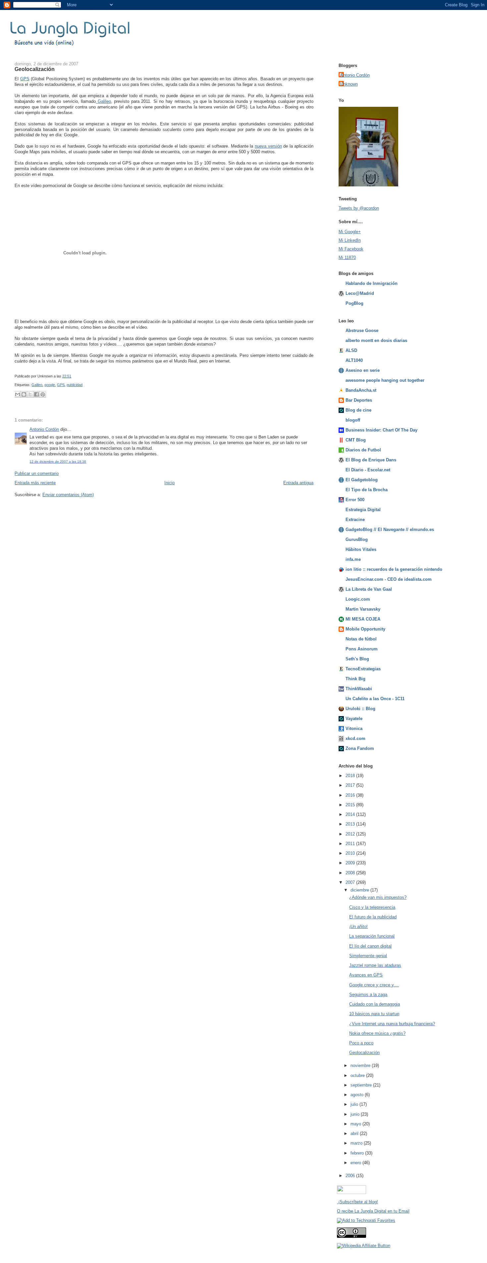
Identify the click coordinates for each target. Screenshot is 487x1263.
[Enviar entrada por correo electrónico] (72, 376)
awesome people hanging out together (385, 380)
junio (356, 1114)
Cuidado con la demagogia (374, 1004)
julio (355, 1104)
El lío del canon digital (370, 946)
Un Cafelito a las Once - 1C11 (375, 698)
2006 (351, 1175)
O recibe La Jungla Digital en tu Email (373, 1211)
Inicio (169, 482)
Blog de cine (358, 410)
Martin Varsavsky (363, 609)
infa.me (353, 559)
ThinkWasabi (359, 688)
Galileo (103, 101)
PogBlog (354, 303)
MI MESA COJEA (363, 619)
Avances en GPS (366, 974)
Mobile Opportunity (365, 629)
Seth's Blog (357, 658)
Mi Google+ (350, 231)
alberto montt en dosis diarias (376, 340)
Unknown (349, 84)
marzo (357, 1143)
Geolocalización (35, 69)
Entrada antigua (298, 482)
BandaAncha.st (361, 390)
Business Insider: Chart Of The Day (381, 430)
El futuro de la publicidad (373, 916)
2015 (351, 804)
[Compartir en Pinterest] (42, 394)
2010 (351, 853)
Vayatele (354, 718)
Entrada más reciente (35, 482)
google (49, 385)
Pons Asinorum (362, 648)
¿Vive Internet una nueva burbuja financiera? (392, 1023)
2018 (351, 775)
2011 (351, 843)
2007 (351, 882)
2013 (351, 824)
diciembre (360, 890)
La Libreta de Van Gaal (369, 589)
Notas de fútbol (361, 638)
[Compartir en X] (30, 394)
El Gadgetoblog (362, 479)
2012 (351, 833)
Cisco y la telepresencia (372, 907)
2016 (351, 795)
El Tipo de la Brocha (367, 489)
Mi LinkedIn (350, 240)
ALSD (351, 350)
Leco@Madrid (360, 293)
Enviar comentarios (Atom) (68, 494)
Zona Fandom (360, 748)
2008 (351, 872)
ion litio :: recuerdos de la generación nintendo (394, 569)
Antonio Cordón (44, 429)
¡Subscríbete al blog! (357, 1201)
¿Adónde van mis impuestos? (377, 897)
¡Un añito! (358, 926)
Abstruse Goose (362, 330)
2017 (351, 785)
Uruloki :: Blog (360, 708)
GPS (24, 78)
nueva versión (268, 146)
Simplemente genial (368, 955)
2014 (351, 814)
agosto (358, 1094)
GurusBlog (357, 539)
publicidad (74, 385)
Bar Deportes (359, 400)
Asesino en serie (363, 370)
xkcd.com (355, 738)
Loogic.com (358, 599)
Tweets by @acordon (359, 208)
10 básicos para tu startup (374, 1013)
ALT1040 (354, 360)
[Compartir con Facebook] (36, 394)
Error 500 (355, 499)
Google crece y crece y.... (374, 984)
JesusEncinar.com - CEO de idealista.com (389, 579)
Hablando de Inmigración (372, 283)
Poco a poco (361, 1042)
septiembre (362, 1085)
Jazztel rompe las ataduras (375, 965)
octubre (358, 1075)
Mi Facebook (351, 248)
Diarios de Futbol (363, 449)
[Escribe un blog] (24, 394)
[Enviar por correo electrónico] (17, 394)
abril (355, 1133)
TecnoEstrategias (363, 668)
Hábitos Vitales (361, 549)
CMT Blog (356, 439)
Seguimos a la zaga (368, 994)
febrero (358, 1153)
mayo (356, 1123)
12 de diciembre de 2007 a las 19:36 (57, 461)
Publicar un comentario (37, 473)
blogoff (353, 420)
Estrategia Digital (363, 509)
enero (356, 1162)
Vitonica (354, 728)
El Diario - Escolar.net (368, 469)
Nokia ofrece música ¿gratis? (377, 1033)
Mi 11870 (347, 257)
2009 (351, 862)
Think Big (355, 678)
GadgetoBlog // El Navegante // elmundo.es (390, 529)
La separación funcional (372, 936)
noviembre (361, 1065)
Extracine (355, 519)
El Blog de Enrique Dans (371, 459)
